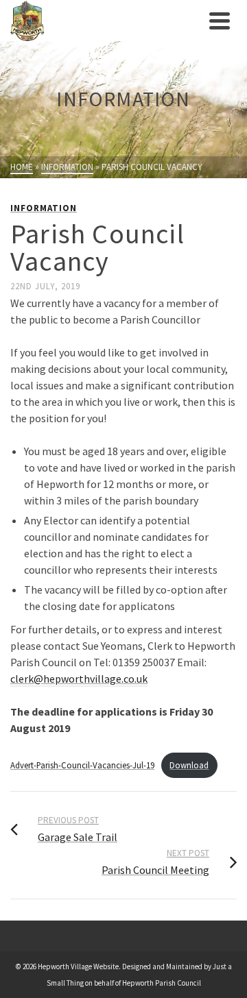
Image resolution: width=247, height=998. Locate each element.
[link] (106, 20)
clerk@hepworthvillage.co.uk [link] (79, 678)
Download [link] (189, 764)
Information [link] (43, 208)
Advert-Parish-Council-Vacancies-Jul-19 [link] (82, 764)
